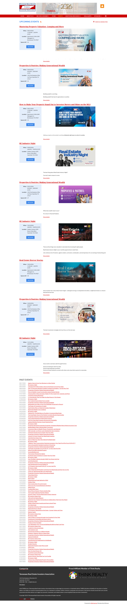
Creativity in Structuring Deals (35, 528)
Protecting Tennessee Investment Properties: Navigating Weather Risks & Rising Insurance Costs (52, 425)
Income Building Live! (33, 452)
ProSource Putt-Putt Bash (34, 522)
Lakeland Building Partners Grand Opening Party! (40, 422)
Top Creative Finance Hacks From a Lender (38, 400)
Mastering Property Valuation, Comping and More (41, 27)
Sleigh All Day (31, 487)
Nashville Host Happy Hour (35, 438)
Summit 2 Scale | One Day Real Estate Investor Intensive (42, 494)
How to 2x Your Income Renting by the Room (39, 485)
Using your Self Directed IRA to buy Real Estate (40, 471)
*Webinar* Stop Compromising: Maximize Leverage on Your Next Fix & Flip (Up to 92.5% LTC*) (51, 443)
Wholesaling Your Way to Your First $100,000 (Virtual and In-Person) (45, 404)
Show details (46, 61)
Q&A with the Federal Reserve (35, 498)
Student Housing (32, 544)
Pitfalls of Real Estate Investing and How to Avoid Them (42, 503)
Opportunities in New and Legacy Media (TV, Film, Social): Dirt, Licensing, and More (49, 393)
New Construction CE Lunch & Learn (37, 483)
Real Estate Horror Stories (31, 260)
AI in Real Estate (32, 505)
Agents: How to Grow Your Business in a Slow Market (41, 383)
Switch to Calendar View (101, 21)
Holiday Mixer (31, 482)
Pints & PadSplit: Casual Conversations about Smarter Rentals (43, 392)
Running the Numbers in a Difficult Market (38, 531)
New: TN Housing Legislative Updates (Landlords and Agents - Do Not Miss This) (48, 388)
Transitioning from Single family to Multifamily (39, 540)
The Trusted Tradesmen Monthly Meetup (38, 492)
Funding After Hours (33, 489)
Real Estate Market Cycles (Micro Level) (38, 545)
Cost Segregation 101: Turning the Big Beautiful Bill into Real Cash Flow (46, 524)
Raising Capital (32, 512)
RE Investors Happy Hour (34, 496)
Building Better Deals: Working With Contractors (40, 427)
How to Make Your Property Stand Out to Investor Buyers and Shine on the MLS (54, 104)
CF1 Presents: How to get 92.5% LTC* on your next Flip (42, 466)
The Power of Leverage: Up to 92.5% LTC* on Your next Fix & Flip (44, 448)
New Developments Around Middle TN (38, 464)
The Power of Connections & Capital (37, 406)
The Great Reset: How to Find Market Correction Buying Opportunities (46, 415)
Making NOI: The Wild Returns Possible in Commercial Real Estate (45, 413)
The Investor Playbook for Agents (36, 453)
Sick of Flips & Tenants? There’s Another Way (39, 491)
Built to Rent (31, 478)
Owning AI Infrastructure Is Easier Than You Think (40, 432)
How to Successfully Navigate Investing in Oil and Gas (41, 445)
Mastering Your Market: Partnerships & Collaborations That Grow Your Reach (47, 499)
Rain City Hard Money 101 (35, 551)
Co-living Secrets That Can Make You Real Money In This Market (44, 397)
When (24, 30)
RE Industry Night (27, 143)
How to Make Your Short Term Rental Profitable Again (41, 439)
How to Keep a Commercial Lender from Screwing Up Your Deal (44, 517)
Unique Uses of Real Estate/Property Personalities (41, 559)
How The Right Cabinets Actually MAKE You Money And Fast (43, 459)
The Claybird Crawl (33, 529)
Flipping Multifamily (33, 536)
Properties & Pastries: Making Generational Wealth (42, 66)
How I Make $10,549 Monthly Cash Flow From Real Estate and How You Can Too (48, 469)
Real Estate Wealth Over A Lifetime (37, 409)
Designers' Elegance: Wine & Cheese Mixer (39, 533)
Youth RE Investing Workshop (35, 395)
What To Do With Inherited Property (37, 450)
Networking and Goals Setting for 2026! (38, 480)
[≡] (105, 16)
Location (24, 36)
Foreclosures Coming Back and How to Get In (39, 519)
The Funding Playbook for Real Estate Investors (40, 418)
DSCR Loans (31, 547)
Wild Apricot (94, 603)
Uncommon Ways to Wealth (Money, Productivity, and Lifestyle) (44, 429)
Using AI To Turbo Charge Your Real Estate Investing (41, 436)
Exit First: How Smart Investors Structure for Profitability (42, 420)
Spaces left (23, 42)
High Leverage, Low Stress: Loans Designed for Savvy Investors (44, 430)
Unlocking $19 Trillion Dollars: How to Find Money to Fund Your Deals (46, 386)
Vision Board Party (33, 475)
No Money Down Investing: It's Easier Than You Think (41, 455)
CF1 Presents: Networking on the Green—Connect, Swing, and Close (45, 510)
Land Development (33, 461)
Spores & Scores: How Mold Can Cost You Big (39, 556)
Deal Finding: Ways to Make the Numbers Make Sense (41, 408)
